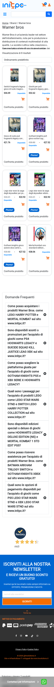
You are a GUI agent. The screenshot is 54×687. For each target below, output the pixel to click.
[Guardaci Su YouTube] (26, 636)
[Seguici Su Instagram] (21, 636)
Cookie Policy (33, 649)
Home (5, 23)
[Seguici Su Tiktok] (32, 636)
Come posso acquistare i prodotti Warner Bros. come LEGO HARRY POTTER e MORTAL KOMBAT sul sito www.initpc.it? (25, 314)
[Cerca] (49, 14)
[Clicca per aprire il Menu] (5, 14)
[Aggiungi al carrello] (22, 99)
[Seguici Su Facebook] (16, 636)
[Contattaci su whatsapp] (37, 636)
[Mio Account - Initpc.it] (49, 5)
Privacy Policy (21, 649)
